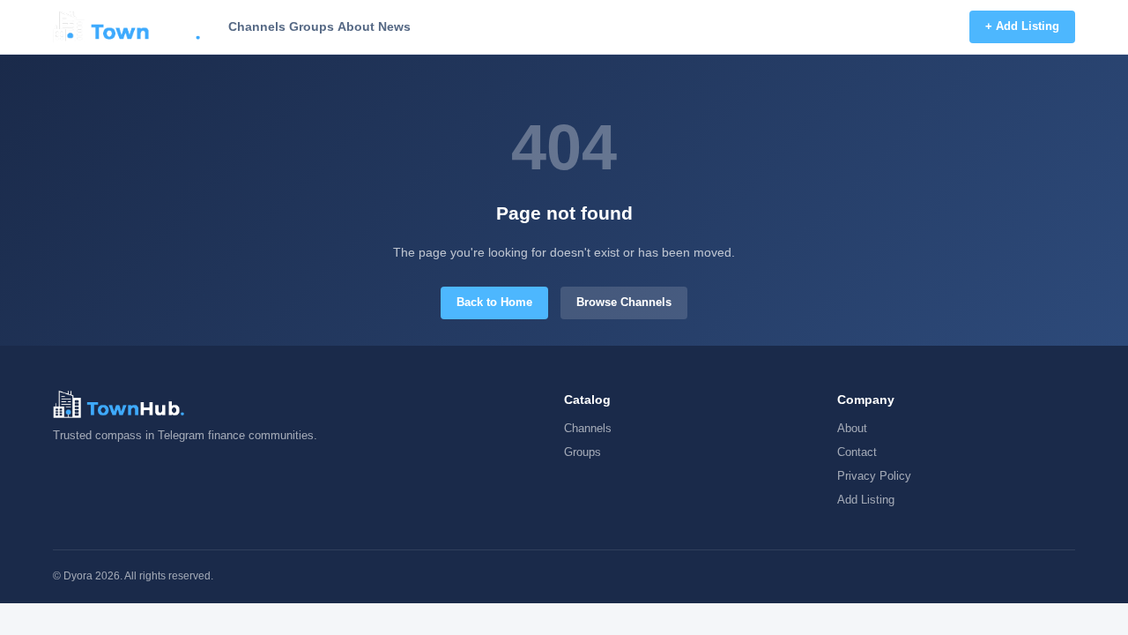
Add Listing (865, 499)
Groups (311, 26)
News (394, 26)
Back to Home (494, 302)
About (356, 26)
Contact (857, 452)
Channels (257, 26)
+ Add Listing (1022, 26)
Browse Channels (624, 302)
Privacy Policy (874, 475)
